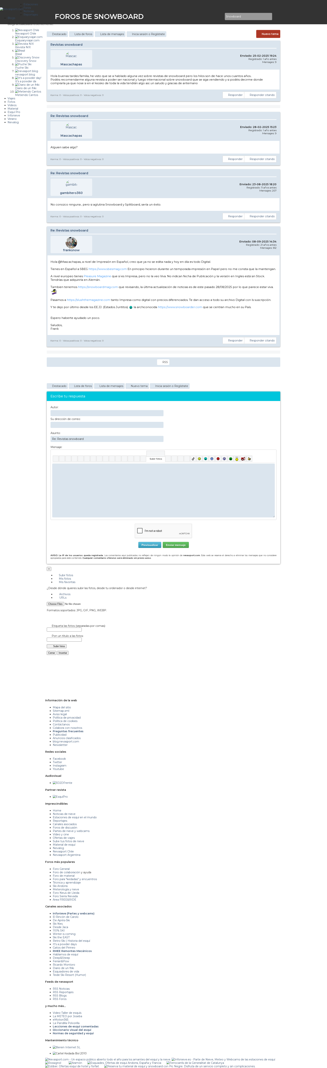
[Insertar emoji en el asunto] (161, 439)
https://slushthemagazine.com (88, 300)
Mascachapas (71, 64)
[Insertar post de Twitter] (187, 459)
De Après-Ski (61, 920)
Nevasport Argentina (66, 855)
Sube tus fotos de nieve (68, 841)
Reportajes (60, 820)
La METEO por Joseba (67, 1016)
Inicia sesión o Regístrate (148, 34)
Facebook (59, 758)
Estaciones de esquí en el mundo (75, 817)
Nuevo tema (270, 34)
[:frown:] (212, 459)
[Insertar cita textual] (118, 459)
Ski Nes (58, 923)
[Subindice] (81, 459)
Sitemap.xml (61, 711)
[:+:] (249, 459)
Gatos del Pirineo (64, 947)
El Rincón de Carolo (66, 917)
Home (57, 810)
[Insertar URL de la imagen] (137, 459)
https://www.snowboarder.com (180, 307)
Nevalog (58, 848)
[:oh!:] (224, 459)
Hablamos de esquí (65, 954)
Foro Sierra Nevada (65, 896)
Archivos (64, 594)
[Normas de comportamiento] (216, 16)
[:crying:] (231, 459)
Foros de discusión (65, 827)
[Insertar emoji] (272, 466)
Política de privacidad (67, 717)
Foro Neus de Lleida (66, 893)
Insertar (63, 652)
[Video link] (143, 459)
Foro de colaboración (66, 872)
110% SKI (59, 930)
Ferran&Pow (61, 961)
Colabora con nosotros (67, 728)
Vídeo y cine (61, 834)
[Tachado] (74, 459)
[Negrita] (56, 459)
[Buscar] (221, 16)
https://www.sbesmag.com (108, 269)
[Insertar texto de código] (124, 459)
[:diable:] (243, 459)
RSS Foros (59, 999)
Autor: (54, 407)
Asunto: (56, 433)
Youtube (58, 769)
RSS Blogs (60, 995)
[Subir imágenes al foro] (155, 454)
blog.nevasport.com (66, 741)
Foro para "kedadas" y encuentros (75, 879)
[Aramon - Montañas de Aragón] (75, 1063)
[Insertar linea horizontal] (112, 459)
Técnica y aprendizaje (67, 882)
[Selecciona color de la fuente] (93, 459)
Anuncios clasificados (67, 738)
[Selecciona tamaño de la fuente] (99, 459)
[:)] (199, 459)
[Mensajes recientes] (211, 16)
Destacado (59, 34)
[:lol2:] (206, 459)
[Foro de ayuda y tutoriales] (219, 16)
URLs (62, 597)
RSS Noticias (61, 988)
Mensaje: (56, 447)
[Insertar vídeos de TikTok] (193, 459)
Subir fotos (65, 575)
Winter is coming (64, 934)
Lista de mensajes (112, 34)
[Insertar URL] (106, 459)
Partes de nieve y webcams (71, 831)
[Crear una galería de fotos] (168, 459)
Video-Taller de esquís (67, 1013)
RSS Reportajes (63, 992)
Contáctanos (61, 724)
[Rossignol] (53, 1063)
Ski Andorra (60, 886)
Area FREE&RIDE (64, 899)
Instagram (59, 765)
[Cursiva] (62, 459)
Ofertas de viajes (64, 838)
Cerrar (51, 652)
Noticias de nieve (64, 814)
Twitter (57, 762)
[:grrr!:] (218, 459)
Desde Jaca (60, 927)
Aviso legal (60, 714)
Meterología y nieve (66, 889)
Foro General (61, 869)
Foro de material (64, 875)
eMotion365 (60, 1019)
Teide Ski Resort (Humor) (69, 975)
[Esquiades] (124, 1063)
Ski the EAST (61, 937)
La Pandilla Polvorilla (66, 1023)
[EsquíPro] (60, 796)
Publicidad (59, 734)
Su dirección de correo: (66, 419)
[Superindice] (87, 459)
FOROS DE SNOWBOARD (99, 16)
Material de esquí (64, 844)
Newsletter (60, 745)
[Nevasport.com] (11, 8)
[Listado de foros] (213, 16)
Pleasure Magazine (97, 276)
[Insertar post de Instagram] (181, 459)
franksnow (71, 250)
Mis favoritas (66, 582)
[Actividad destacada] (208, 16)
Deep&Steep (61, 958)
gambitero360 (71, 193)
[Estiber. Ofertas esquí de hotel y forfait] (72, 1066)
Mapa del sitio (62, 707)
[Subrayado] (68, 459)
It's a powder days (65, 944)
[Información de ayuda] (272, 454)
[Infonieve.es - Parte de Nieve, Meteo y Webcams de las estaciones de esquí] (223, 1059)
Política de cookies (65, 721)
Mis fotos (64, 578)
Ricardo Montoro (64, 964)
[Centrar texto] (131, 459)
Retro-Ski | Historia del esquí (71, 940)
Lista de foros (83, 34)
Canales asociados (65, 824)
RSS (165, 362)
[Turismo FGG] (195, 1063)
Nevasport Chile (63, 851)
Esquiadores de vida (66, 971)
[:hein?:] (237, 459)
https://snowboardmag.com (98, 287)
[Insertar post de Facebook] (174, 459)
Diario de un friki (63, 968)
